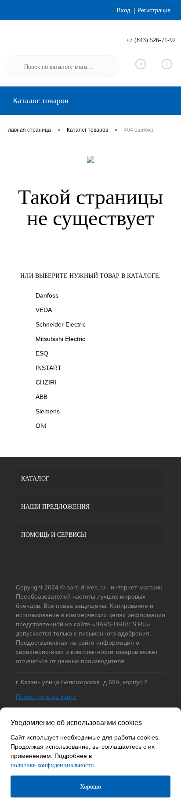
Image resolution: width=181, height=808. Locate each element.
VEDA (44, 309)
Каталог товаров (40, 100)
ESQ (42, 353)
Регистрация (154, 10)
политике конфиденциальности (52, 765)
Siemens (48, 411)
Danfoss (47, 295)
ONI (41, 425)
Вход (123, 10)
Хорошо (90, 786)
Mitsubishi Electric (60, 338)
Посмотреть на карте (46, 696)
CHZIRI (46, 382)
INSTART (49, 367)
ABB (41, 396)
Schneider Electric (61, 324)
